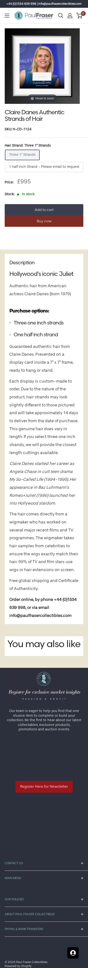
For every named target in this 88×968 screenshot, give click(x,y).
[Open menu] (7, 15)
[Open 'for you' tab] (73, 953)
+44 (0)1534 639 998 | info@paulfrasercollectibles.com (44, 3)
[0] (79, 15)
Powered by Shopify (18, 966)
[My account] (70, 15)
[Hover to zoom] (42, 66)
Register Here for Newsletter (44, 786)
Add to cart (44, 210)
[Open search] (60, 15)
